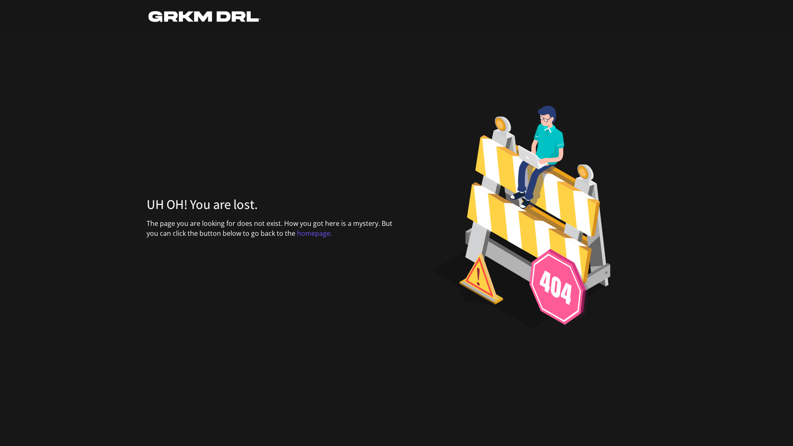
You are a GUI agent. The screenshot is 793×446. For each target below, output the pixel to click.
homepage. (314, 233)
